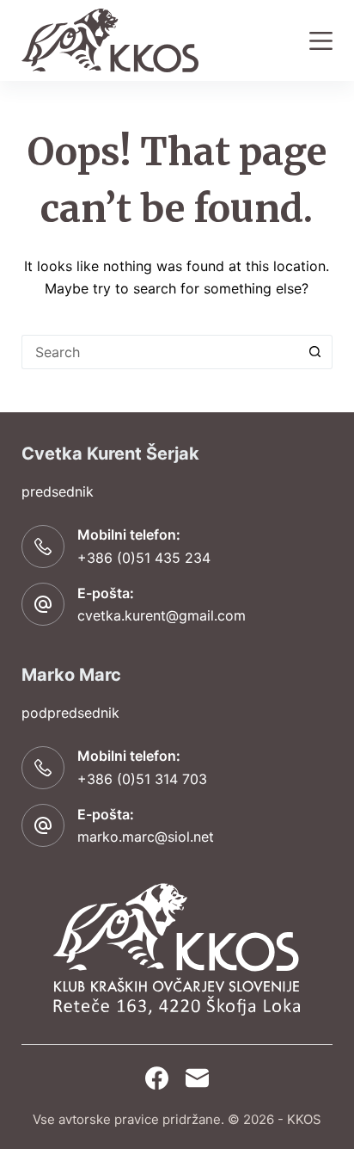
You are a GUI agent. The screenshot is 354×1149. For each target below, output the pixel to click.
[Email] (197, 1078)
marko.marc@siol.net (145, 836)
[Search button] (315, 352)
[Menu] (321, 41)
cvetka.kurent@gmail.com (161, 615)
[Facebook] (156, 1078)
